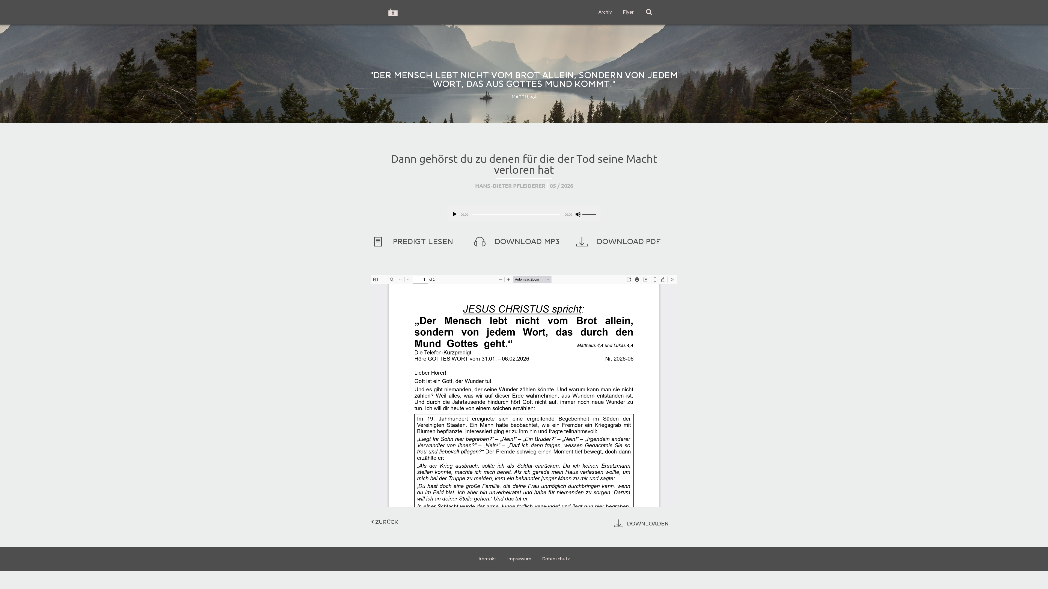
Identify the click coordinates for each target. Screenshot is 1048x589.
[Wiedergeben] (454, 214)
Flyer (628, 12)
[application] (524, 213)
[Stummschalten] (578, 214)
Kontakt (487, 558)
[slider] (590, 214)
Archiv (605, 12)
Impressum (519, 558)
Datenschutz (556, 558)
